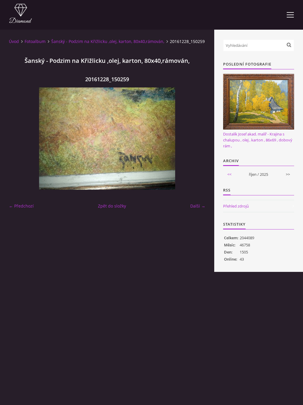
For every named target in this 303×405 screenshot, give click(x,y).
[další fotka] (195, 138)
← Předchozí (21, 206)
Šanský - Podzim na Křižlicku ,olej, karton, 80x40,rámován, (107, 41)
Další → (197, 206)
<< (229, 174)
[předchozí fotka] (18, 138)
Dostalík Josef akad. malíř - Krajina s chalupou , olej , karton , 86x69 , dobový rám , (257, 140)
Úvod (14, 41)
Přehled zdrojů (236, 206)
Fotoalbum (35, 41)
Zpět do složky (112, 206)
